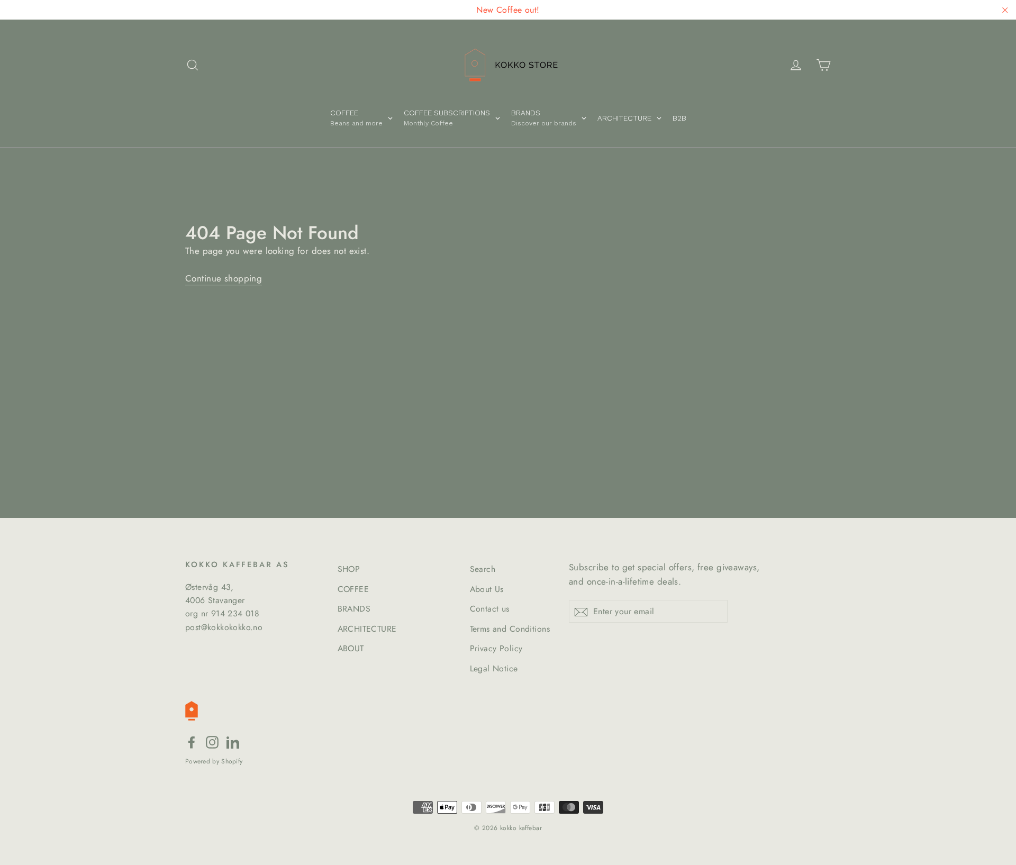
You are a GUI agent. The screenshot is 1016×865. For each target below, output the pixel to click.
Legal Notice (494, 668)
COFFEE (353, 589)
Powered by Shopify (213, 761)
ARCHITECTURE (367, 629)
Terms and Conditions (510, 629)
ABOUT (351, 648)
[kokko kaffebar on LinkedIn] (232, 741)
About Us (487, 589)
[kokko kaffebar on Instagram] (212, 741)
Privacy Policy (496, 648)
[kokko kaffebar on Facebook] (191, 741)
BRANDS (354, 609)
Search (483, 569)
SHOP (349, 569)
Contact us (490, 609)
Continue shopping (223, 278)
